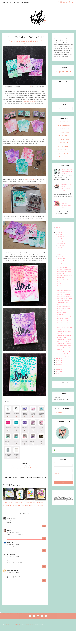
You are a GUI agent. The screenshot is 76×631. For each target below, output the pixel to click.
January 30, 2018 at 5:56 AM (13, 556)
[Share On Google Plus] (25, 467)
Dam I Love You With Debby (64, 298)
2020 (57, 230)
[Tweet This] (13, 467)
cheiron (7, 40)
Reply (44, 526)
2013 (57, 367)
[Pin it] (30, 467)
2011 (57, 371)
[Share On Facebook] (19, 467)
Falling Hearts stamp (30, 179)
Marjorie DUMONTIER (13, 570)
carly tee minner (63, 146)
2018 (57, 234)
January (60, 261)
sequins (18, 41)
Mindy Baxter (63, 143)
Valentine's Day (33, 41)
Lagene (9, 530)
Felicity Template (16, 624)
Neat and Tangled (8, 624)
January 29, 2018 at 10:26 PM (13, 544)
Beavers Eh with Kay (62, 288)
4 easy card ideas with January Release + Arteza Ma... (64, 302)
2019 (57, 232)
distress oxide (26, 40)
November (60, 239)
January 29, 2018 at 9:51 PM (13, 532)
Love (39, 40)
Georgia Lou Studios (30, 624)
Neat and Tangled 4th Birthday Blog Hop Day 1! (66, 171)
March (59, 256)
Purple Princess (11, 518)
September (61, 243)
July (59, 247)
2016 (57, 360)
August (60, 245)
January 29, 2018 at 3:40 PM (13, 520)
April (59, 254)
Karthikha (10, 542)
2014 (57, 364)
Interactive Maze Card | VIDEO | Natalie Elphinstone (63, 312)
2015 (57, 362)
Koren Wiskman (63, 139)
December (60, 236)
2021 (57, 228)
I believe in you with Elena (64, 325)
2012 (57, 369)
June (59, 250)
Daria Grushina (63, 129)
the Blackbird (11, 554)
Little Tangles (58, 412)
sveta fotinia (63, 156)
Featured (35, 40)
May (59, 252)
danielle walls (63, 150)
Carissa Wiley (63, 122)
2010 (57, 373)
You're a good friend (62, 267)
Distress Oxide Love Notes (64, 269)
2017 (57, 358)
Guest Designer (63, 132)
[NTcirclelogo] (62, 440)
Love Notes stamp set (29, 101)
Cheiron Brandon (15, 40)
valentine (24, 41)
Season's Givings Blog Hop (64, 356)
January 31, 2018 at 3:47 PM (13, 572)
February (60, 258)
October (60, 241)
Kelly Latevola (63, 136)
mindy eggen (63, 153)
